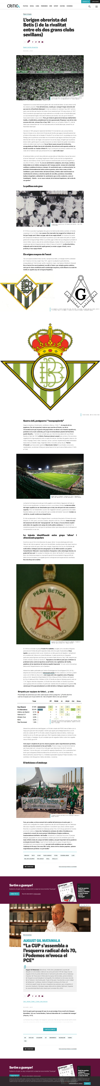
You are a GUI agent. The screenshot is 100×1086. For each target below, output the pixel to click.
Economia (70, 6)
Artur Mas (31, 1037)
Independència (52, 1037)
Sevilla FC (54, 858)
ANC (25, 1037)
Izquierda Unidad (64, 855)
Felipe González (47, 855)
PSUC (25, 1040)
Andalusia (26, 855)
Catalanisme (39, 1037)
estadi (39, 855)
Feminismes (44, 6)
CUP (46, 1037)
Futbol (56, 855)
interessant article (49, 673)
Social (32, 6)
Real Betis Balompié (29, 858)
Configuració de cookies (75, 1083)
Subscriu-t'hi (86, 1)
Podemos (70, 1037)
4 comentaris (29, 866)
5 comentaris (29, 1049)
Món (50, 6)
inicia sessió (37, 894)
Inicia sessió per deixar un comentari (68, 866)
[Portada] (13, 6)
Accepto (87, 1083)
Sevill (47, 858)
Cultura (62, 6)
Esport (56, 6)
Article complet (50, 1029)
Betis (33, 855)
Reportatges (27, 14)
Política (25, 6)
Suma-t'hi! (14, 893)
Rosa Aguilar (40, 858)
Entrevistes (27, 935)
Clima (37, 6)
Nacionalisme (62, 1037)
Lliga (73, 855)
